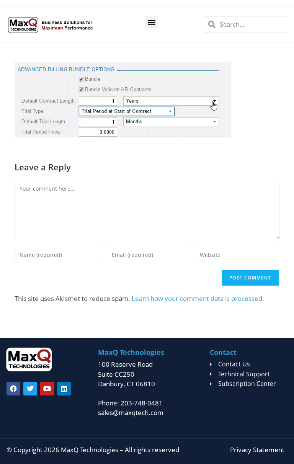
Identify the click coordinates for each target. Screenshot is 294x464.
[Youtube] (47, 388)
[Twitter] (30, 388)
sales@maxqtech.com (130, 412)
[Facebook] (13, 388)
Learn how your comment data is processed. (198, 298)
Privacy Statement (257, 449)
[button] (151, 22)
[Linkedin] (64, 388)
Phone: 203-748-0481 (130, 403)
